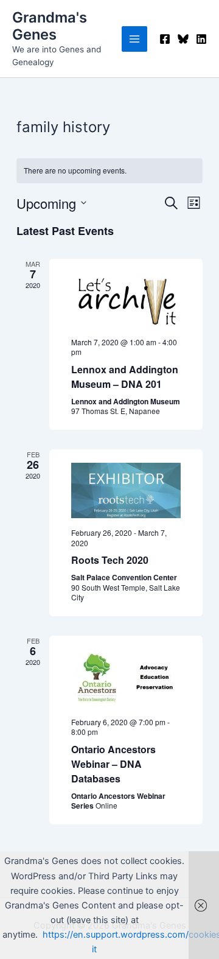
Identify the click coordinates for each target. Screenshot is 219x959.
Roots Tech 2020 (109, 560)
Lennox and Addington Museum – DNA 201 (124, 376)
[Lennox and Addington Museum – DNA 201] (126, 300)
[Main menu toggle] (134, 39)
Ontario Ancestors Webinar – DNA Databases (113, 763)
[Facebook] (164, 38)
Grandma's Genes (49, 26)
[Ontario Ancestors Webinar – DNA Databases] (126, 678)
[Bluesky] (183, 38)
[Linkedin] (201, 38)
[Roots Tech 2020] (126, 491)
